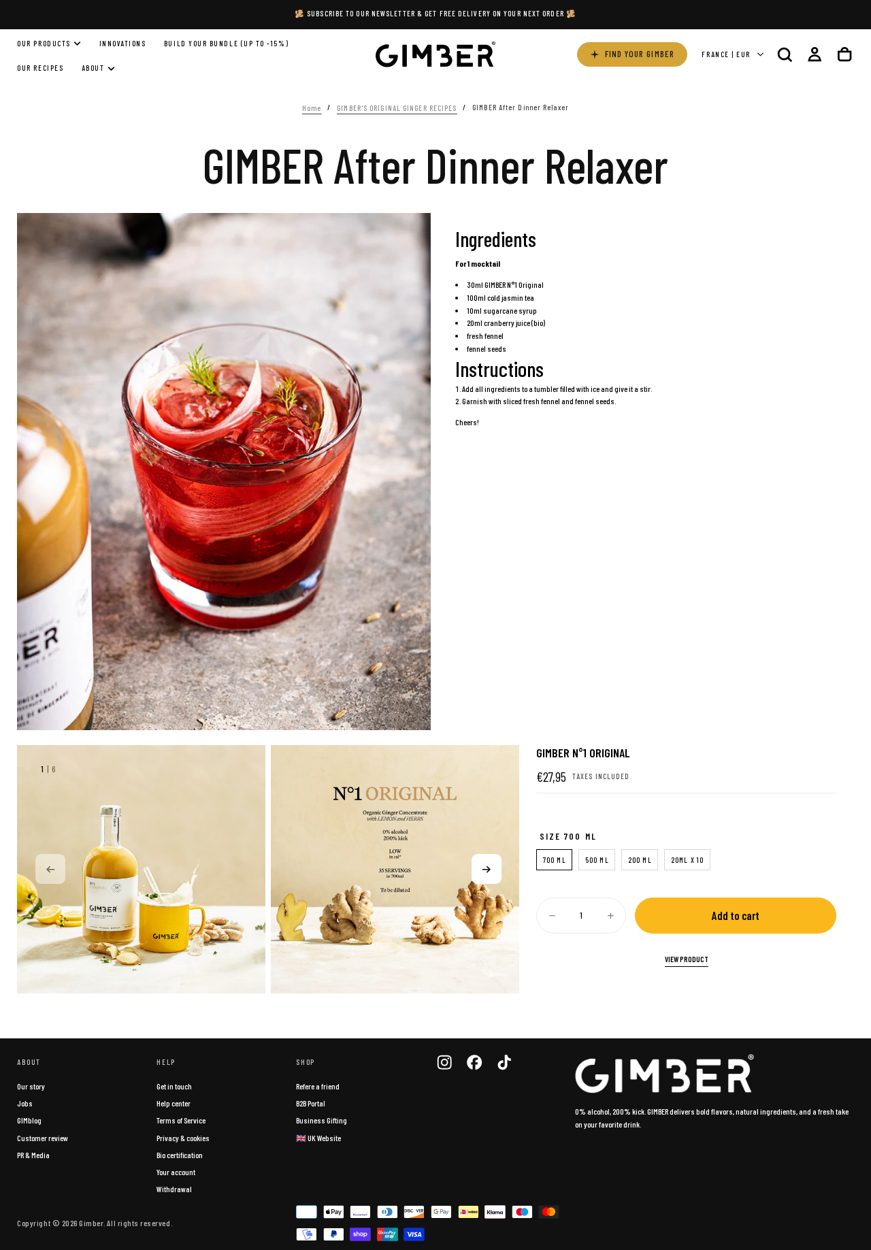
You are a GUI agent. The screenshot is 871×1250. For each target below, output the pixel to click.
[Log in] (814, 54)
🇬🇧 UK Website (318, 1137)
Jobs (25, 1103)
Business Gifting (321, 1120)
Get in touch (174, 1086)
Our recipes (40, 68)
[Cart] (844, 54)
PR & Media (33, 1154)
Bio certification (180, 1154)
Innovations (122, 43)
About (93, 68)
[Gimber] (665, 1073)
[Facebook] (474, 1062)
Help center (174, 1103)
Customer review (42, 1137)
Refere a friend (318, 1086)
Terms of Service (181, 1120)
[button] (784, 54)
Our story (31, 1086)
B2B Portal (310, 1103)
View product (686, 959)
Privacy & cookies (183, 1137)
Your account (176, 1172)
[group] (141, 869)
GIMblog (29, 1120)
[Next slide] (487, 869)
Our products (43, 43)
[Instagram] (444, 1062)
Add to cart (735, 915)
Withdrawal (174, 1189)
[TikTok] (504, 1062)
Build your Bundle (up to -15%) (226, 43)
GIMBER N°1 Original (514, 284)
